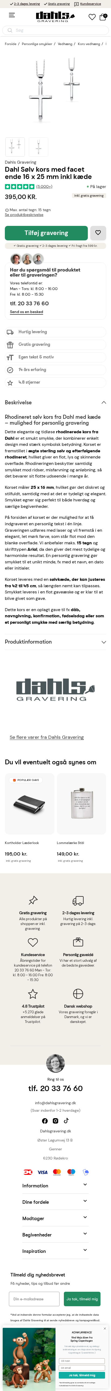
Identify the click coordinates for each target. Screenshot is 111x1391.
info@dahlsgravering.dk (55, 1102)
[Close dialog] (104, 1328)
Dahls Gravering (20, 162)
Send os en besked (26, 311)
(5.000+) (44, 186)
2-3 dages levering (27, 4)
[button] (55, 1185)
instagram (56, 1121)
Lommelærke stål (70, 843)
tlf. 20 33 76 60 (29, 303)
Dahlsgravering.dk (55, 1131)
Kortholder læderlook (22, 843)
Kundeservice (90, 4)
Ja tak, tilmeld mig (82, 1299)
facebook (45, 1121)
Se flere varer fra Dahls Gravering (47, 737)
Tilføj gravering (46, 233)
